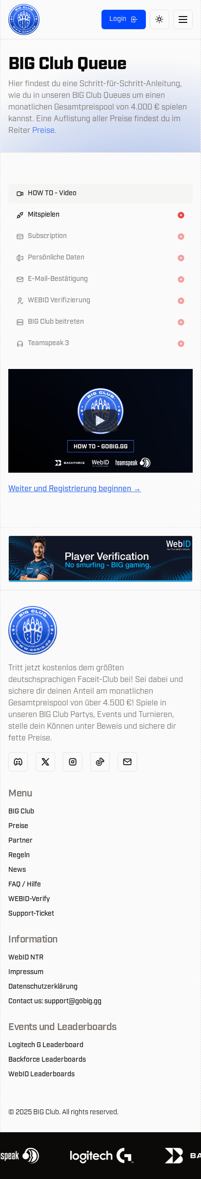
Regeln (19, 855)
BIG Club (21, 812)
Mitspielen (44, 215)
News (17, 870)
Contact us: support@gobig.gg (54, 1001)
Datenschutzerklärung (43, 987)
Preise (43, 131)
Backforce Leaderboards (47, 1060)
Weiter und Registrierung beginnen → (74, 489)
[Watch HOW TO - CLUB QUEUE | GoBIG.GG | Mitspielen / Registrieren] (100, 420)
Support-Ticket (31, 914)
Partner (20, 841)
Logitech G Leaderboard (45, 1045)
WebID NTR (25, 958)
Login (117, 19)
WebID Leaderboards (41, 1074)
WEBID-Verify (29, 899)
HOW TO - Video (52, 193)
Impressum (25, 972)
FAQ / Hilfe (24, 885)
